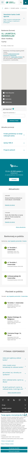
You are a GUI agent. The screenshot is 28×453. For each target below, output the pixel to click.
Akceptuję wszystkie (14, 448)
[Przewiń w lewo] (2, 8)
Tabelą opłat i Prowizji (16, 57)
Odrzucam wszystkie (14, 451)
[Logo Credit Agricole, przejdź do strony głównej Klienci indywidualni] (10, 2)
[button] (26, 414)
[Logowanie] (25, 2)
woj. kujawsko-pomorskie (15, 241)
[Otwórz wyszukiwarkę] (21, 2)
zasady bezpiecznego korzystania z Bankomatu (11, 54)
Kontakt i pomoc (15, 8)
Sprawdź (14, 179)
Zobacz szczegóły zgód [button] (7, 441)
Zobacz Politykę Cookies (7, 443)
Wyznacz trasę (14, 120)
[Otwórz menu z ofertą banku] (2, 2)
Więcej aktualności (21, 227)
